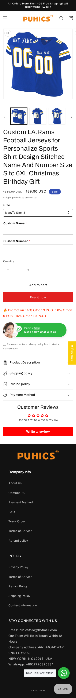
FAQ (11, 512)
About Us (15, 483)
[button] (5, 18)
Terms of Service (20, 531)
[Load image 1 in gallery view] (18, 116)
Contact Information (22, 605)
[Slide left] (4, 117)
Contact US (16, 492)
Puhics (42, 691)
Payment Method (20, 502)
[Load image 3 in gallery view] (57, 116)
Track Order (17, 521)
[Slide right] (71, 117)
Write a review (38, 431)
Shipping (8, 197)
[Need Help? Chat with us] (64, 673)
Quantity (8, 261)
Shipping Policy (19, 595)
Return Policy (18, 586)
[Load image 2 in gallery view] (37, 116)
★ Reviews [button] (72, 353)
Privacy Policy (18, 567)
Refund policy (18, 540)
